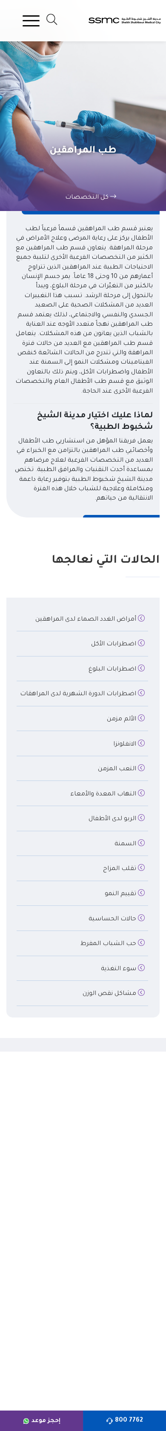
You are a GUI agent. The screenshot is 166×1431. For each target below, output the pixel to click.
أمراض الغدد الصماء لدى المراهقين (86, 619)
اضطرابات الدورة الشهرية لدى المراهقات (79, 694)
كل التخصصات (87, 197)
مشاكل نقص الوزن (110, 994)
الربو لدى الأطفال (113, 819)
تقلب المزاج (120, 869)
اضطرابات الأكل (114, 644)
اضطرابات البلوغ (113, 669)
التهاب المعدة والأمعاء (104, 794)
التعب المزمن (118, 769)
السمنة (126, 844)
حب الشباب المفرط (109, 944)
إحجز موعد (45, 1421)
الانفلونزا (125, 744)
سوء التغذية (119, 969)
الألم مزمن (122, 719)
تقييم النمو (121, 894)
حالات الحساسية (113, 919)
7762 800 (129, 1420)
